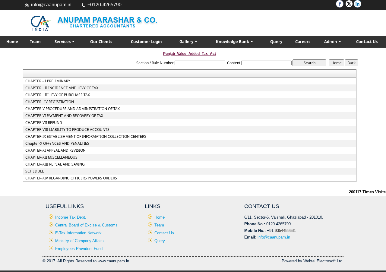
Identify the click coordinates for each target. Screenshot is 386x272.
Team (35, 41)
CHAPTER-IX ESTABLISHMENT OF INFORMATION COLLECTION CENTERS (85, 136)
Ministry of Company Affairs (79, 241)
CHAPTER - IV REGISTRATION (49, 102)
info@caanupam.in (51, 4)
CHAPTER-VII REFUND (43, 122)
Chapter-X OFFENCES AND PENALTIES (57, 143)
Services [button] (63, 41)
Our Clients (101, 41)
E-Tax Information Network (78, 233)
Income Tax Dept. (70, 217)
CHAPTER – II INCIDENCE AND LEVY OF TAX (61, 88)
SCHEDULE (34, 171)
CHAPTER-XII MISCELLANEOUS (51, 157)
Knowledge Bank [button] (233, 41)
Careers (302, 41)
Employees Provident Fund (79, 248)
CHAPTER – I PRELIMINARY (47, 81)
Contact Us (367, 41)
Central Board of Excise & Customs (86, 225)
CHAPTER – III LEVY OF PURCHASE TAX (57, 95)
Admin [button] (331, 41)
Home (12, 41)
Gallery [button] (186, 41)
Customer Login (146, 41)
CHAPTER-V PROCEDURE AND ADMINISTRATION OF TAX (72, 108)
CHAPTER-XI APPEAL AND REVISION (55, 150)
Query (276, 41)
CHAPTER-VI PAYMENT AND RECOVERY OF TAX (64, 115)
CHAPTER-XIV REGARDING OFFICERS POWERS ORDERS (71, 178)
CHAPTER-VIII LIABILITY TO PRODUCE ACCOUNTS (67, 129)
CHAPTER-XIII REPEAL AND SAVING (55, 164)
